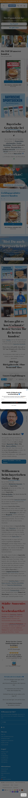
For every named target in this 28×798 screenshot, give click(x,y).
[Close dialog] (27, 390)
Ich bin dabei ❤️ (14, 402)
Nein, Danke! (14, 405)
